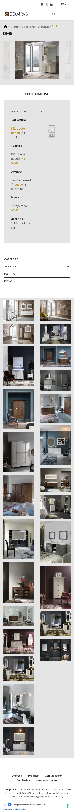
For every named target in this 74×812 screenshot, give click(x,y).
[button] (64, 14)
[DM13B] (18, 366)
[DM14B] (18, 409)
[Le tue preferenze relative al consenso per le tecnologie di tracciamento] (67, 805)
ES (63, 4)
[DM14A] (55, 356)
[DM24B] (55, 623)
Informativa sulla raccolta (14, 809)
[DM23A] (18, 641)
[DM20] (55, 507)
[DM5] (55, 310)
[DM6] (18, 334)
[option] (37, 60)
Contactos (23, 780)
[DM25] (18, 704)
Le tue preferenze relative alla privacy (28, 805)
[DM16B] (18, 495)
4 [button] (39, 75)
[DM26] (55, 650)
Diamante (43, 26)
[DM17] (55, 445)
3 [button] (34, 75)
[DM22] (55, 542)
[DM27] (18, 741)
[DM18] (18, 539)
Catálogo (11, 259)
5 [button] (45, 75)
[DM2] (18, 310)
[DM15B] (18, 452)
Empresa (16, 775)
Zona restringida (46, 780)
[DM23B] (55, 587)
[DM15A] (55, 380)
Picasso (17, 184)
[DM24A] (18, 668)
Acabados (11, 266)
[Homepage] (19, 14)
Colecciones (29, 26)
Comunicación (54, 775)
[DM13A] (55, 334)
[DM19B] (18, 582)
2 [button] (29, 75)
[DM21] (18, 616)
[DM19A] (55, 480)
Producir (14, 26)
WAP (14, 210)
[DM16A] (55, 408)
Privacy (59, 796)
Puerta (9, 273)
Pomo (8, 281)
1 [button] (23, 75)
